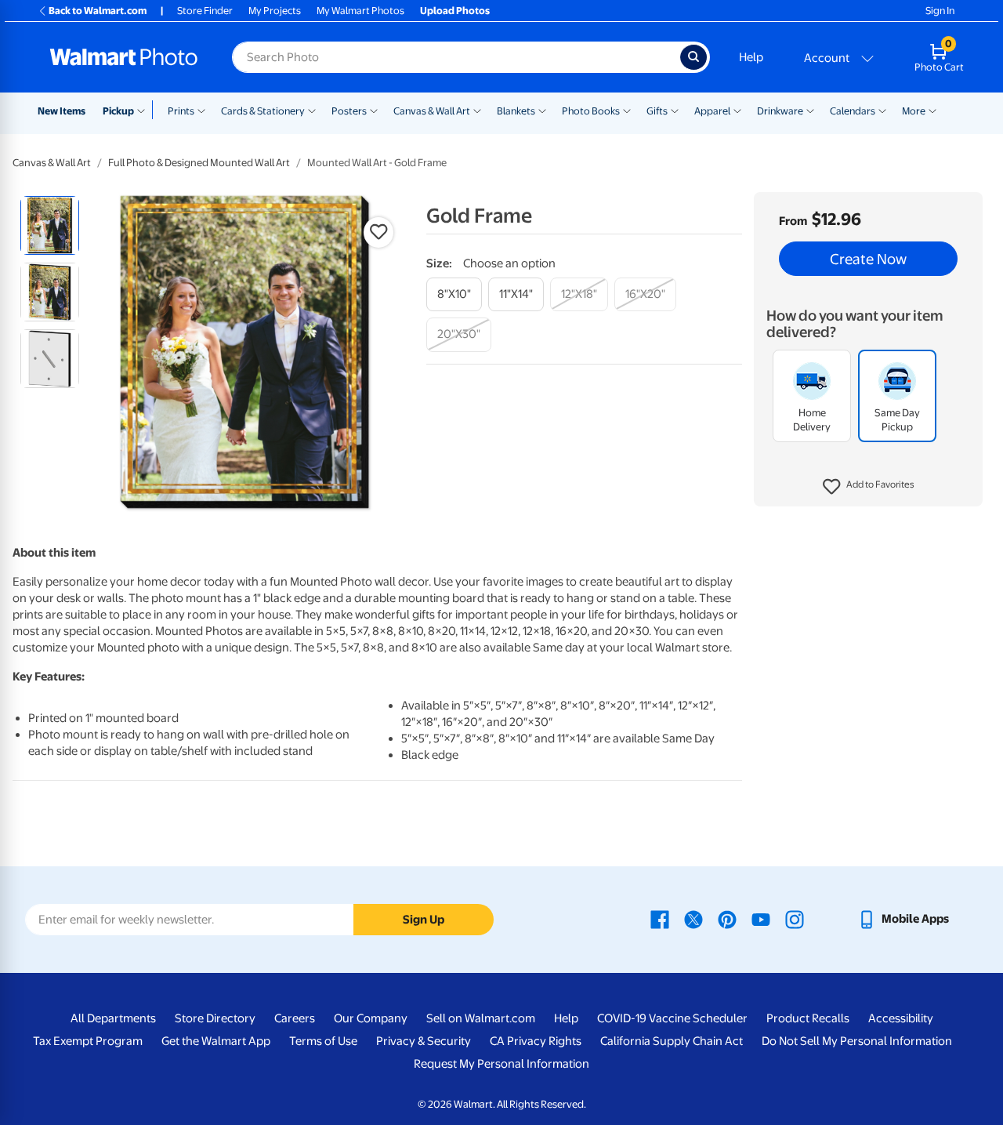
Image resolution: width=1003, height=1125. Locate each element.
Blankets (516, 111)
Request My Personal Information (501, 1064)
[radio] (49, 225)
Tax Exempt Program (88, 1041)
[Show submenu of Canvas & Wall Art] (477, 109)
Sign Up (423, 920)
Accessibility (900, 1018)
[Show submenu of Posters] (373, 109)
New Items (61, 111)
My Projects (274, 10)
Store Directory (215, 1018)
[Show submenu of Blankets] (542, 109)
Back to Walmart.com (98, 10)
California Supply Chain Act (671, 1041)
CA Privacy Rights (535, 1041)
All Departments (113, 1018)
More (913, 111)
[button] (868, 487)
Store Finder (205, 10)
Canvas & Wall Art (431, 111)
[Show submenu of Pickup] (144, 109)
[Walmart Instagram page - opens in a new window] (794, 919)
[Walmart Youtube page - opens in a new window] (760, 919)
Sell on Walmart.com (480, 1018)
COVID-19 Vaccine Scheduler (672, 1018)
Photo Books (591, 111)
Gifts (657, 111)
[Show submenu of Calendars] (882, 109)
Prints (181, 111)
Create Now (868, 258)
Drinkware (780, 111)
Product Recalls (807, 1018)
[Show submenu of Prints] (201, 109)
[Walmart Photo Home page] (123, 57)
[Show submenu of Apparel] (737, 109)
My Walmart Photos (360, 10)
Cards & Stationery (263, 111)
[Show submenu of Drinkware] (810, 109)
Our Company (370, 1018)
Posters (349, 111)
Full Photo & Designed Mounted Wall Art (199, 163)
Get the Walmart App (215, 1041)
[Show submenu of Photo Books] (627, 109)
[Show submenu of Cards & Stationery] (312, 109)
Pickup (118, 111)
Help (751, 57)
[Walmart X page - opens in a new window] (693, 919)
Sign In (939, 10)
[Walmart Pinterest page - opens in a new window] (727, 919)
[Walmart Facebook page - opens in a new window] (659, 919)
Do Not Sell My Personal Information (857, 1041)
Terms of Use (323, 1041)
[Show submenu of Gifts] (674, 109)
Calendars (852, 111)
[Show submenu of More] (932, 109)
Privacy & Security (423, 1041)
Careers (294, 1018)
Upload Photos (455, 10)
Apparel (712, 111)
